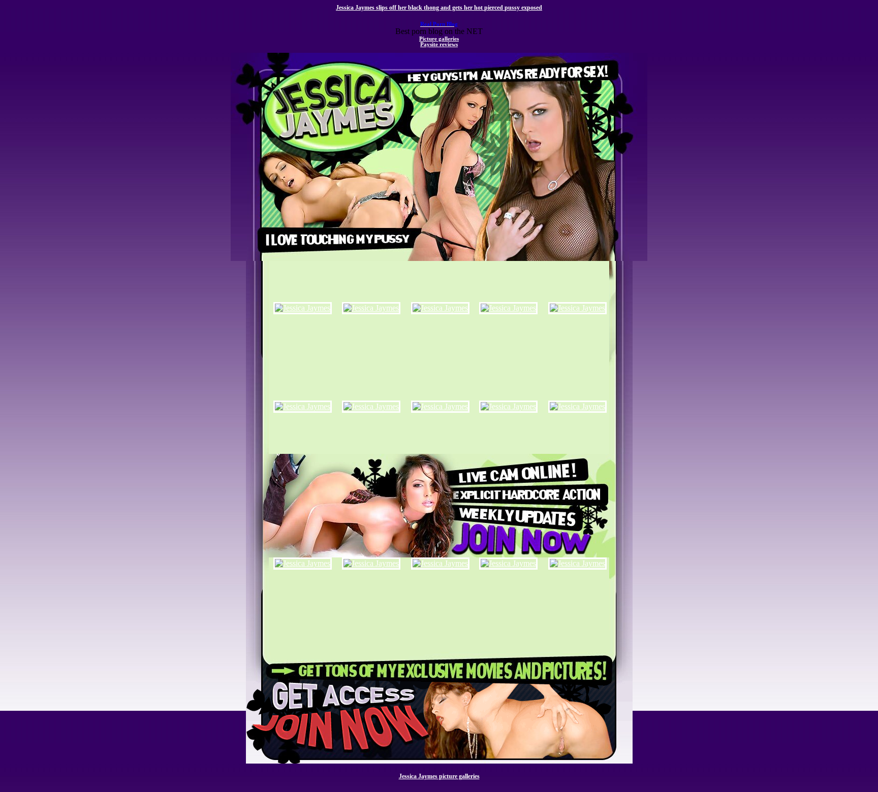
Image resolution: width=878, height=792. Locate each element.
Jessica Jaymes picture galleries (439, 776)
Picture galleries (439, 39)
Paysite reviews (439, 44)
